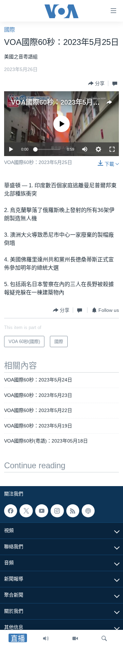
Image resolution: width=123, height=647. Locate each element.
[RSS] (72, 510)
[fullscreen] (112, 149)
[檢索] (104, 638)
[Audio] (46, 638)
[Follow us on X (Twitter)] (25, 510)
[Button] (96, 83)
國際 (9, 30)
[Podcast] (88, 510)
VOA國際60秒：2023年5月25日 (59, 102)
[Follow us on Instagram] (57, 510)
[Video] (75, 638)
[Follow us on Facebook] (10, 510)
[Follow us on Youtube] (41, 510)
